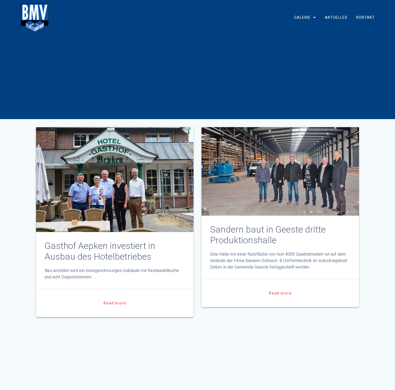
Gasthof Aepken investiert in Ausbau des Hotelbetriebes (100, 251)
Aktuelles (336, 17)
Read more (114, 303)
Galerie (302, 17)
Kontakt (365, 17)
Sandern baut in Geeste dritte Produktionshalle (268, 234)
